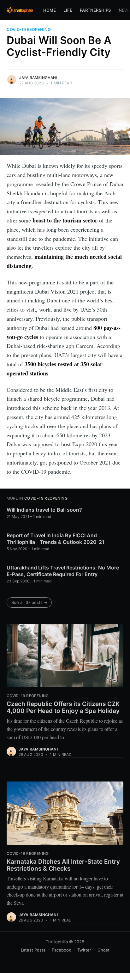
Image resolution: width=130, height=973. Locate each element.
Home (49, 10)
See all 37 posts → (29, 602)
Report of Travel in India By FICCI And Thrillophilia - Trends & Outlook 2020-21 (55, 538)
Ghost (103, 949)
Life (67, 10)
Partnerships (95, 10)
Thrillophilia (57, 941)
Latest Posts (33, 949)
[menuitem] (49, 10)
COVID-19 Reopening (29, 29)
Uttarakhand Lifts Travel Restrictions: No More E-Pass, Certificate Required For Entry (63, 571)
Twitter (84, 949)
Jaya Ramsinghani (38, 77)
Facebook (61, 949)
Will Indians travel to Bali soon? (44, 510)
